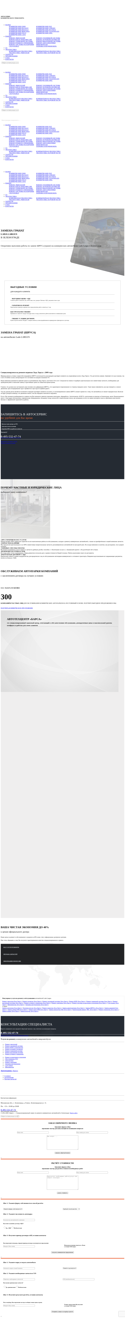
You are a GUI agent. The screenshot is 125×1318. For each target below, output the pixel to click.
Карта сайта (73, 1113)
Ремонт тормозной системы (14, 1051)
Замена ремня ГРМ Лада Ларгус (18, 1009)
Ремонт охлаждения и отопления (15, 1057)
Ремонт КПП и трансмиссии (14, 1047)
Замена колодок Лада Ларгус (29, 1011)
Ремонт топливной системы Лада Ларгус (55, 1001)
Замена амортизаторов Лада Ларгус (73, 1008)
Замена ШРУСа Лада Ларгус (94, 1008)
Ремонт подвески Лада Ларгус (32, 1001)
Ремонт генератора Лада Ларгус (109, 1009)
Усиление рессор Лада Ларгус (32, 1008)
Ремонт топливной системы (14, 1046)
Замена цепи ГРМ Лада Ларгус (38, 1009)
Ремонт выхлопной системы (14, 1052)
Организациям (9, 1077)
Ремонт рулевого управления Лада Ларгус (37, 1003)
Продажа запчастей (10, 1079)
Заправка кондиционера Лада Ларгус (37, 1004)
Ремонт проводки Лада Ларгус (51, 1008)
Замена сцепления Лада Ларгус (12, 1008)
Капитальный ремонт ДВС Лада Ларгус (85, 1009)
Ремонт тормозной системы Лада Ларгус (99, 1001)
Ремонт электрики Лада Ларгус (61, 1003)
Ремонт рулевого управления (14, 1054)
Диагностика (9, 1060)
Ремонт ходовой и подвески (14, 1049)
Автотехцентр (9, 1071)
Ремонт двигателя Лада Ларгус (12, 1001)
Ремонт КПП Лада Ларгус (77, 1001)
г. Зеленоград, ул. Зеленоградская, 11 (12, 19)
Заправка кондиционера (12, 1064)
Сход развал (9, 1065)
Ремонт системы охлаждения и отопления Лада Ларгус (89, 1003)
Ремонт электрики (11, 1062)
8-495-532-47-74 (8, 21)
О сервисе (7, 1076)
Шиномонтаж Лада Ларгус (16, 1004)
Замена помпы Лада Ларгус (10, 1011)
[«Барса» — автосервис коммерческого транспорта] (7, 12)
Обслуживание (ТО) (11, 1059)
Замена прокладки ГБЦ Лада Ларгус (60, 1009)
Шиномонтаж (9, 1067)
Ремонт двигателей (11, 1044)
